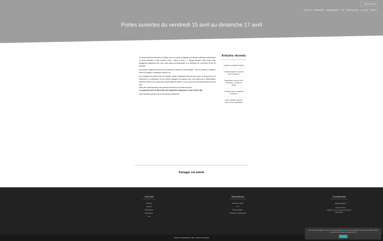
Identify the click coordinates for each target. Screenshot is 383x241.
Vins (149, 216)
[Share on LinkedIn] (192, 178)
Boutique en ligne (237, 203)
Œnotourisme (149, 213)
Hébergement (149, 210)
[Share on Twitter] (189, 178)
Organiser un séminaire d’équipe (234, 65)
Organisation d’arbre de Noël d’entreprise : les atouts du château (234, 83)
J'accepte (343, 236)
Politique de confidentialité (238, 213)
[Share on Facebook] (186, 178)
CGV (237, 206)
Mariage (149, 206)
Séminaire (149, 203)
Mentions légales (238, 210)
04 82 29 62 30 (369, 4)
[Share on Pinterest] (196, 178)
